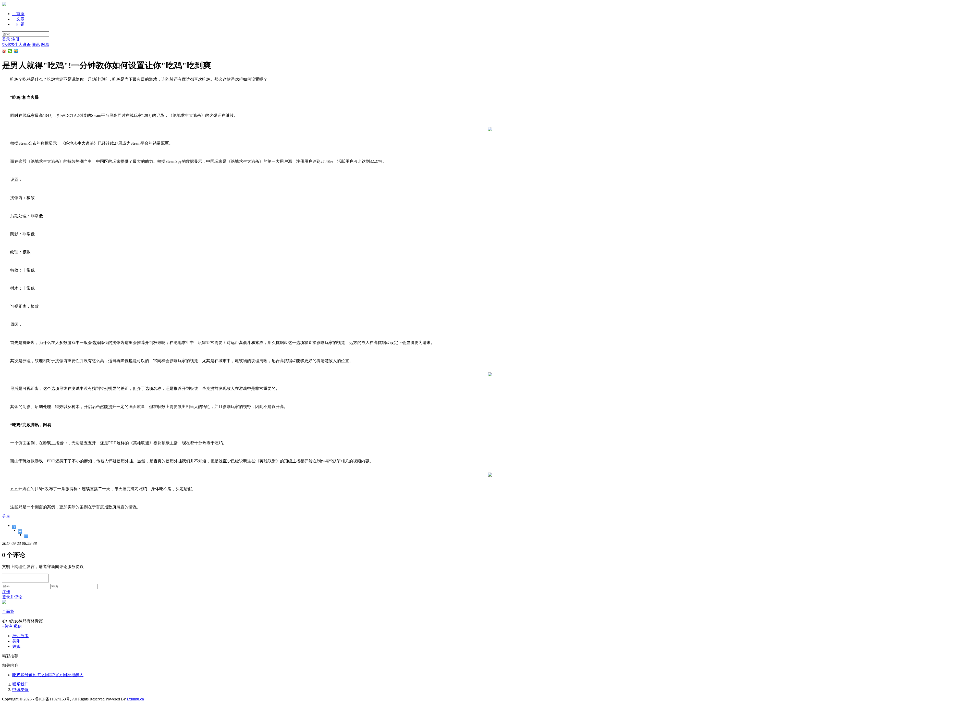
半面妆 (8, 611)
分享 (6, 516)
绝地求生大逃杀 (16, 44)
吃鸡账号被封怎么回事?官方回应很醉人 (47, 675)
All (74, 699)
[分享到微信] (10, 51)
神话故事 (20, 636)
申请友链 (20, 689)
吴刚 (16, 641)
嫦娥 (16, 646)
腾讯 (36, 44)
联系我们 (20, 684)
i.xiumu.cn (135, 699)
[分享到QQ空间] (16, 51)
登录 (6, 39)
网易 (45, 44)
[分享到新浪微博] (4, 51)
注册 (15, 39)
